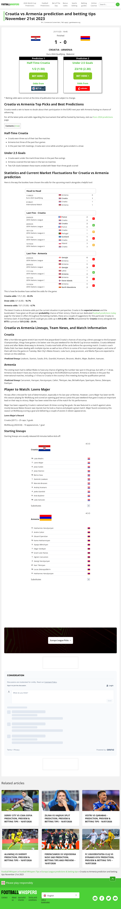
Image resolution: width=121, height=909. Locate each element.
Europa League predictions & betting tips (59, 871)
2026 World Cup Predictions (30, 4)
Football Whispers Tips (29, 871)
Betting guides (84, 4)
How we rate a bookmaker (45, 899)
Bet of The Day (56, 4)
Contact (4, 897)
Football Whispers (9, 871)
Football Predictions (45, 4)
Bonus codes (65, 4)
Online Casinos (94, 4)
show (17, 126)
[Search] (118, 4)
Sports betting (74, 4)
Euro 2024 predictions (103, 117)
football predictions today (104, 313)
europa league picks (59, 640)
